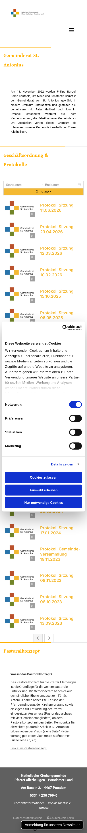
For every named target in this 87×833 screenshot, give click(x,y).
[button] (43, 30)
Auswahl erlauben (43, 490)
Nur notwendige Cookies (43, 502)
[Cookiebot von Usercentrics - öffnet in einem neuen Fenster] (62, 328)
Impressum (43, 807)
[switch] (75, 418)
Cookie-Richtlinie (59, 803)
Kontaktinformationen (29, 803)
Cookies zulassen (43, 477)
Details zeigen (62, 464)
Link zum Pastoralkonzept (28, 748)
